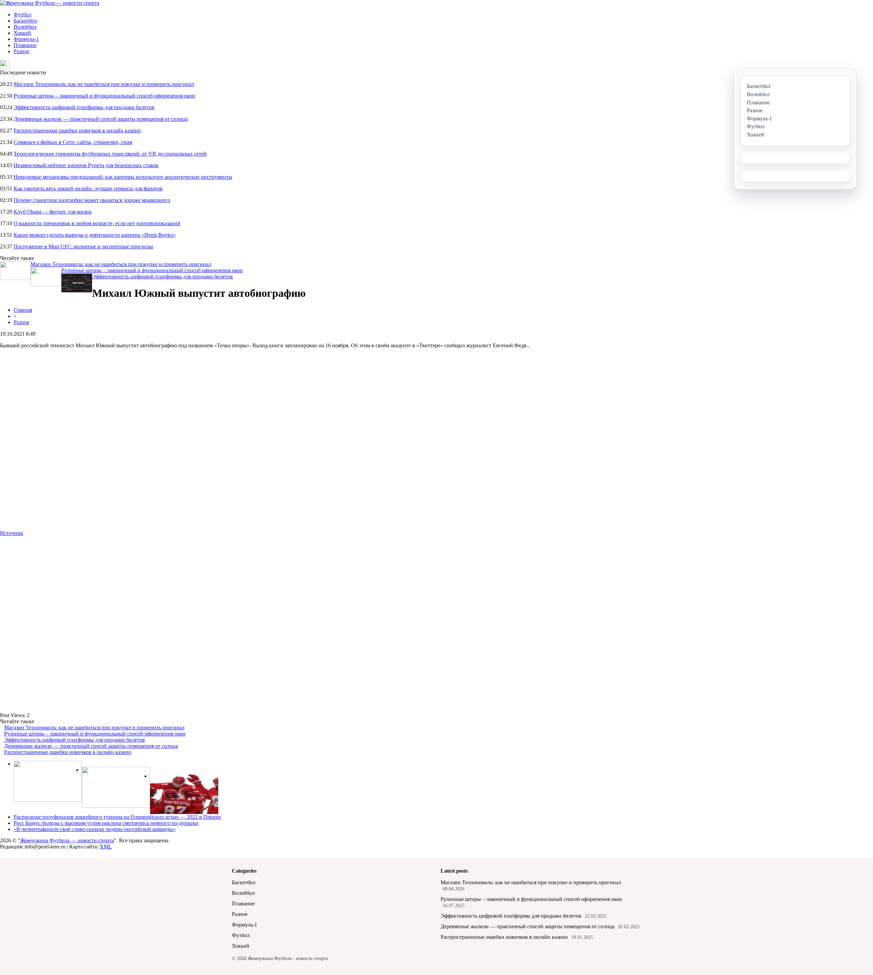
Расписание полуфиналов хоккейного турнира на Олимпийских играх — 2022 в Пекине (117, 817)
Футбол (22, 14)
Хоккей (22, 33)
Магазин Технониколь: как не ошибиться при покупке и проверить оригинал (104, 84)
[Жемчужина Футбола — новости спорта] (49, 3)
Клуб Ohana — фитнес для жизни (53, 212)
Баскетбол (25, 21)
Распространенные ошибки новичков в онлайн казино (77, 130)
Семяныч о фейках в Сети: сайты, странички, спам (73, 142)
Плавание (25, 45)
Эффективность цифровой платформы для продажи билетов (84, 107)
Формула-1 (26, 39)
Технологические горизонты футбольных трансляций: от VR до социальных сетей (110, 154)
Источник (11, 533)
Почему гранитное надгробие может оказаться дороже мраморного (92, 200)
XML (106, 846)
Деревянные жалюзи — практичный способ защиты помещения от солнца (101, 119)
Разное (21, 51)
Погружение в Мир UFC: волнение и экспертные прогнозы (83, 246)
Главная (23, 310)
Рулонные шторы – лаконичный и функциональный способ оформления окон (104, 96)
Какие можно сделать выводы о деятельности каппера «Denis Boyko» (95, 235)
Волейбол (25, 27)
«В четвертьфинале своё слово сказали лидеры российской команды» (95, 829)
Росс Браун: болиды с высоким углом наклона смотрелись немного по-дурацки (106, 823)
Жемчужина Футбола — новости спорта (67, 840)
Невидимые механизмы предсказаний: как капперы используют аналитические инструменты (123, 177)
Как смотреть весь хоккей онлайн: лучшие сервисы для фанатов (88, 188)
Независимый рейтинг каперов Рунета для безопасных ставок (86, 165)
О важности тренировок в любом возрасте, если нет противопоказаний (97, 223)
